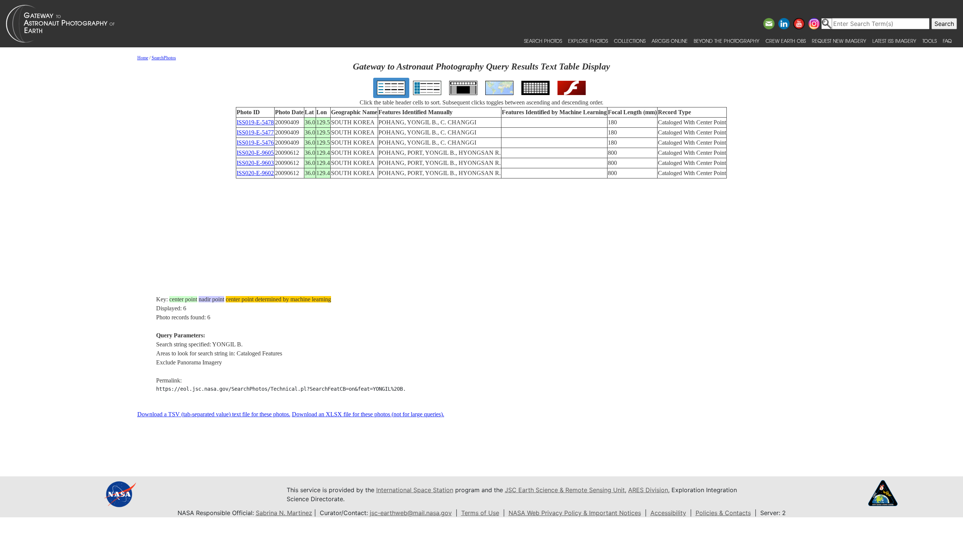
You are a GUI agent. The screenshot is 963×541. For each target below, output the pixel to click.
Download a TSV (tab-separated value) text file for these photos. (213, 414)
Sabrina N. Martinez (284, 513)
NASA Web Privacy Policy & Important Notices (575, 513)
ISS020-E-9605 (255, 153)
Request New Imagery (839, 40)
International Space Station (414, 490)
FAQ (947, 40)
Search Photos (543, 40)
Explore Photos (588, 40)
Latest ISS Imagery (894, 40)
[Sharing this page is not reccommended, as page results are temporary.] (480, 23)
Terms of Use (480, 513)
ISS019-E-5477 (255, 132)
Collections (630, 40)
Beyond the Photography (726, 40)
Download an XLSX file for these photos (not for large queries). (368, 414)
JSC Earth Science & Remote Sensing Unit (565, 490)
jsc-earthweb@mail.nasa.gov (411, 513)
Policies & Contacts (723, 513)
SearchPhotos (164, 57)
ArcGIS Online (670, 40)
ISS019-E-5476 (255, 142)
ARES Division (648, 490)
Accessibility (668, 513)
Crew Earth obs (786, 40)
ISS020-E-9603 (255, 163)
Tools (929, 40)
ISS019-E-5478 (255, 122)
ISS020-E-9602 (255, 173)
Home (142, 57)
